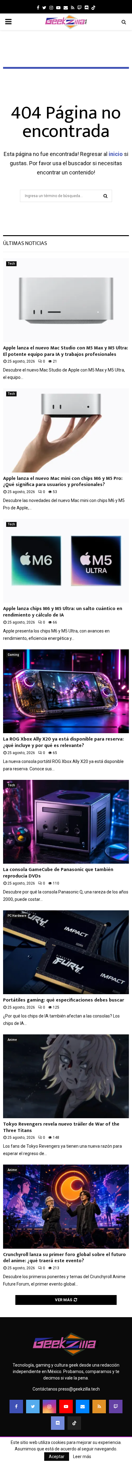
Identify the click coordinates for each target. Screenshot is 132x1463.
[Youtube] (66, 1406)
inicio (116, 154)
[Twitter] (33, 1406)
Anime (12, 1039)
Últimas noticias (25, 243)
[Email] (82, 1406)
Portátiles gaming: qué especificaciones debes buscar (63, 1000)
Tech (11, 263)
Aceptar (56, 1456)
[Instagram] (49, 1406)
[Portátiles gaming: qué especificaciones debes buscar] (66, 952)
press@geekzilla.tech (79, 1389)
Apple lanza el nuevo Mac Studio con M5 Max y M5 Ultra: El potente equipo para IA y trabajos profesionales (65, 351)
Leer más (82, 1456)
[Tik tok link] (93, 7)
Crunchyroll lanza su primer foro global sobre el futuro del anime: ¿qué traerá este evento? (64, 1258)
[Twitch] (115, 1406)
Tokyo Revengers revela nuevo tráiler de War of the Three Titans (61, 1127)
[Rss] (99, 1406)
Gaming (13, 654)
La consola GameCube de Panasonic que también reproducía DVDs (58, 873)
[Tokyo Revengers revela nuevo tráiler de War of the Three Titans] (66, 1076)
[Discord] (86, 7)
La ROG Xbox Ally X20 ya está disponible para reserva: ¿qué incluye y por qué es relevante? (63, 742)
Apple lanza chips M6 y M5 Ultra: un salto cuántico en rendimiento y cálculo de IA (62, 612)
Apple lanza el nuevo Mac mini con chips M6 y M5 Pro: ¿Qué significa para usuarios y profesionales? (62, 481)
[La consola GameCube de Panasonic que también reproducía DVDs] (66, 822)
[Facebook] (16, 1406)
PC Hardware (17, 915)
